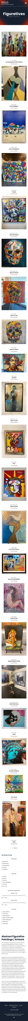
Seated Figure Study (14, 661)
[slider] (2, 895)
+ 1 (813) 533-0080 (14, 1009)
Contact (14, 1007)
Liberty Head (14, 506)
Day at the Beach (14, 149)
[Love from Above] (14, 527)
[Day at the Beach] (14, 127)
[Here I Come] (14, 398)
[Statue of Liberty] (14, 751)
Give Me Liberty (14, 235)
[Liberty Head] (14, 484)
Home (6, 1005)
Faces (14, 192)
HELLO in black (14, 273)
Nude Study (14, 618)
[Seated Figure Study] (14, 639)
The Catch (14, 797)
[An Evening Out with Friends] (14, 44)
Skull (14, 734)
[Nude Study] (14, 598)
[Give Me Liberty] (14, 212)
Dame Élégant (14, 106)
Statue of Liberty (14, 771)
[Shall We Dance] (14, 681)
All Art (10, 16)
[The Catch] (14, 784)
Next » (16, 848)
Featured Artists (13, 1005)
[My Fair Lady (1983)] (14, 563)
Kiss (14, 463)
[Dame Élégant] (14, 83)
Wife (14, 842)
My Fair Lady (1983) (14, 579)
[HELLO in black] (14, 253)
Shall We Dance (14, 704)
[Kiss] (14, 441)
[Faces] (14, 169)
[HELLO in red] (14, 293)
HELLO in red (14, 315)
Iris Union (18, 1015)
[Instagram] (14, 1017)
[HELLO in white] (14, 332)
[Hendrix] (14, 362)
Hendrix (14, 378)
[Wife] (14, 819)
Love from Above (14, 549)
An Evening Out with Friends (14, 62)
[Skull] (14, 718)
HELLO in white (14, 349)
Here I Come (14, 420)
